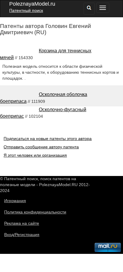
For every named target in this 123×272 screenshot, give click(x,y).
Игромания (15, 200)
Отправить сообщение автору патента (41, 146)
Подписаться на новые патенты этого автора (48, 138)
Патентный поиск (26, 10)
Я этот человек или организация (35, 155)
